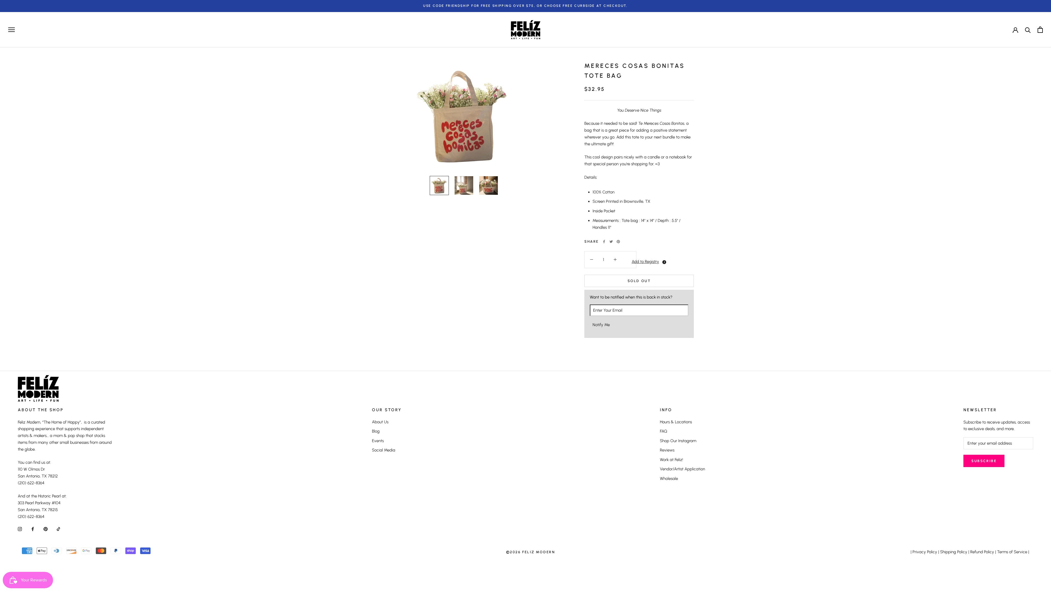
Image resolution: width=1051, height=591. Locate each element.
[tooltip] (664, 262)
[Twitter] (611, 241)
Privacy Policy (925, 551)
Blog (376, 431)
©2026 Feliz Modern (530, 552)
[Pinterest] (618, 241)
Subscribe (984, 461)
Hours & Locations (676, 421)
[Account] (1015, 29)
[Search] (1028, 30)
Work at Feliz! (671, 459)
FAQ (663, 431)
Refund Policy (982, 551)
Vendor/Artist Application (682, 469)
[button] (629, 262)
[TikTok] (58, 528)
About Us (380, 421)
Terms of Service (1012, 551)
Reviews (667, 450)
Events (378, 440)
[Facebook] (604, 241)
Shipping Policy (953, 551)
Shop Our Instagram (678, 440)
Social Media (383, 450)
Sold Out (639, 281)
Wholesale (669, 478)
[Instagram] (20, 528)
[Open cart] (1040, 30)
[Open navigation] (11, 29)
